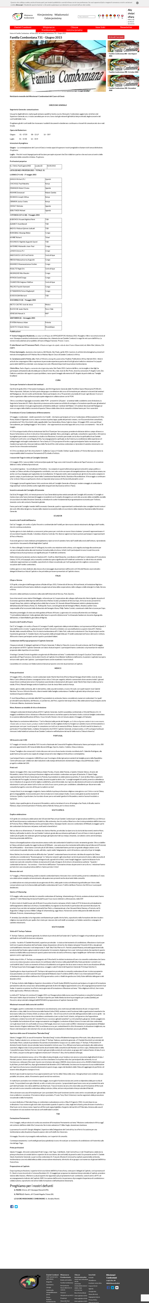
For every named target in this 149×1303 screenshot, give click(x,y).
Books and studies (66, 1280)
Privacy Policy (93, 1300)
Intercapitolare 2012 (80, 1296)
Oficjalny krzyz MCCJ (67, 1295)
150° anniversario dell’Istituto (52, 1278)
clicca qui (19, 5)
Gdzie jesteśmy (53, 18)
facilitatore (70, 657)
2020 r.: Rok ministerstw (78, 1289)
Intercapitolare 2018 (80, 1298)
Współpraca (92, 1280)
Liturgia (48, 1287)
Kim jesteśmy (45, 14)
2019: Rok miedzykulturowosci (80, 1285)
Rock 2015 (34, 33)
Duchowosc (50, 1284)
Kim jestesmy (64, 1285)
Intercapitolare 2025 (80, 1301)
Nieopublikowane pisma (51, 1293)
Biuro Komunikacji (80, 1293)
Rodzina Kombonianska (51, 1300)
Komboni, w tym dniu (95, 1283)
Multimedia (50, 1290)
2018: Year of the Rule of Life (81, 1280)
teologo (14, 655)
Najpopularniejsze (94, 1297)
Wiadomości (61, 14)
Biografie (49, 1282)
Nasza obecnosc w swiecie (66, 1289)
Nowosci (63, 1292)
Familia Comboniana (22, 33)
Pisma (48, 1297)
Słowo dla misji (93, 1294)
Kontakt (91, 1277)
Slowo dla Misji (64, 1301)
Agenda (91, 1289)
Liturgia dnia (92, 1291)
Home (12, 33)
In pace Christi (93, 1286)
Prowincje (63, 1298)
